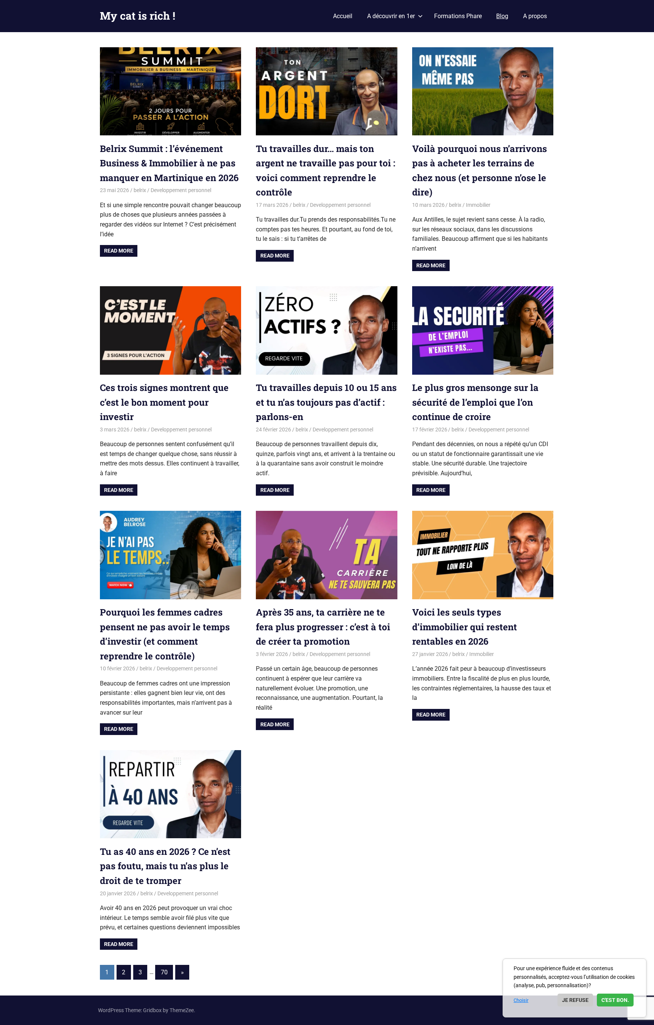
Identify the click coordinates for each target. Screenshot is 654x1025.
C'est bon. (615, 1000)
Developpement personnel (181, 190)
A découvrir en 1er (391, 16)
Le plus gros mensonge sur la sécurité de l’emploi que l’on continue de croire (475, 402)
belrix (140, 190)
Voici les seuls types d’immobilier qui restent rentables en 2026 (464, 626)
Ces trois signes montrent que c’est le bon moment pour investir (164, 402)
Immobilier (478, 205)
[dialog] (574, 987)
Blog (502, 16)
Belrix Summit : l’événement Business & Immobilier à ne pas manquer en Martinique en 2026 (169, 163)
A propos (535, 16)
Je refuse (575, 1000)
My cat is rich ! (137, 16)
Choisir (521, 1000)
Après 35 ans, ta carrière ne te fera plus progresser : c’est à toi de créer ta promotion (323, 626)
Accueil (342, 16)
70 (164, 972)
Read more (118, 251)
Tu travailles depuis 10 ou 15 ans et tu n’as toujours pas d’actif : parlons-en (326, 402)
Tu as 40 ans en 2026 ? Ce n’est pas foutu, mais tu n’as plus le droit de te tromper (165, 866)
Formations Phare (458, 16)
